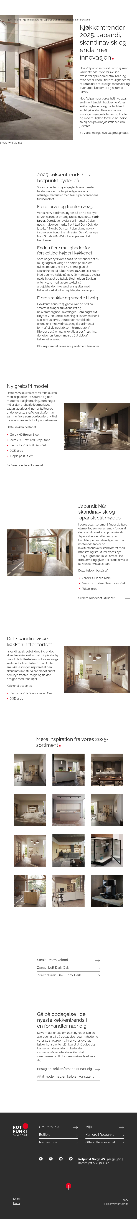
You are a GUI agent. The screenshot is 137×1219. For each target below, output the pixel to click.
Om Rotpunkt (49, 1127)
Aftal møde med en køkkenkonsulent (65, 1076)
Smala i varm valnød (52, 960)
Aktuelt (17, 20)
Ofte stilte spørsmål (100, 1142)
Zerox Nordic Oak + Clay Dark (59, 975)
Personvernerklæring (116, 1203)
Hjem (9, 20)
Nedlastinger (49, 1142)
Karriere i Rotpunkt (99, 1134)
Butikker (45, 1134)
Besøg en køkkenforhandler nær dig (64, 1069)
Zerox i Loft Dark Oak (53, 967)
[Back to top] (68, 1187)
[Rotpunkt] (20, 1129)
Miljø (89, 1127)
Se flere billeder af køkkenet (25, 465)
